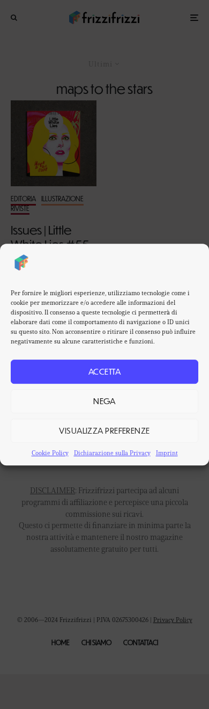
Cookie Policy (50, 453)
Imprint (167, 453)
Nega (104, 401)
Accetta (104, 371)
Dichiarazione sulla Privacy (112, 453)
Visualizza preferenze (104, 430)
